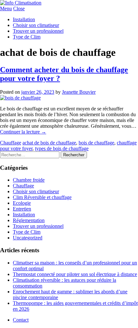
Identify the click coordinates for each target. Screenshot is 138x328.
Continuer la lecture (23, 131)
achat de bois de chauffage (49, 142)
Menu (6, 8)
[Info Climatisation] (20, 2)
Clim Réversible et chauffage (42, 197)
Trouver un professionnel (38, 31)
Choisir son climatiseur (36, 25)
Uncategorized (27, 237)
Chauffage (10, 142)
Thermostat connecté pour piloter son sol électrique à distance (75, 274)
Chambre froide (29, 180)
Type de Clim (26, 36)
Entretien (22, 208)
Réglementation (29, 220)
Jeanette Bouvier (79, 92)
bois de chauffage (96, 142)
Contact (21, 320)
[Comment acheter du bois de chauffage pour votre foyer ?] (20, 97)
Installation (24, 19)
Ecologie (22, 203)
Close (19, 8)
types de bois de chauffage (62, 148)
